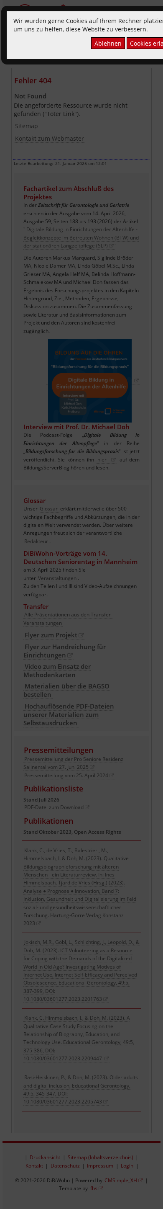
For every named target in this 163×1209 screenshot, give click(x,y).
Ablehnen (108, 43)
